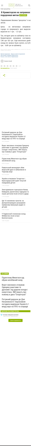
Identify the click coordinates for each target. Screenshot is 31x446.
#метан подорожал (5, 54)
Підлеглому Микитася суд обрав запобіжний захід (14, 160)
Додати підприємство (15, 320)
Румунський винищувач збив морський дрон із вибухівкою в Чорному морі (14, 170)
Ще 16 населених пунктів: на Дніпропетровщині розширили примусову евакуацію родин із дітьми (13, 204)
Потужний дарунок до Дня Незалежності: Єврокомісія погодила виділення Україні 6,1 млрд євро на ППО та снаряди (14, 135)
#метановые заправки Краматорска (9, 55)
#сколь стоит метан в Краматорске (9, 56)
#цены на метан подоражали (18, 54)
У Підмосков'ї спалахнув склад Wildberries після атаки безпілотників (14, 216)
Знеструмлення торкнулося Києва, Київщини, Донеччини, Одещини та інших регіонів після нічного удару (15, 192)
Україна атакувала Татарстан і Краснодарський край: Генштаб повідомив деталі (14, 181)
